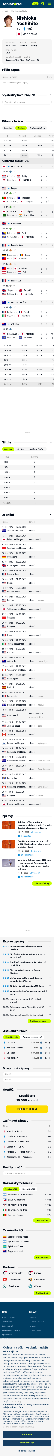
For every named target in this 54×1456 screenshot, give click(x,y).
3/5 (23, 350)
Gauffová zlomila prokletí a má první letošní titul (28, 963)
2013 (6, 374)
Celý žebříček (42, 1220)
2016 (6, 360)
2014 (6, 369)
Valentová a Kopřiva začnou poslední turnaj (28, 992)
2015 (6, 365)
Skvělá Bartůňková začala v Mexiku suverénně (27, 955)
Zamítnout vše (27, 1442)
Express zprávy (34, 1330)
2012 (6, 379)
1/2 (38, 350)
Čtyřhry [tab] (20, 449)
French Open (17, 245)
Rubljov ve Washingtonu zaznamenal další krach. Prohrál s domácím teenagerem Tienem (35, 825)
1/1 (38, 155)
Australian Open (19, 302)
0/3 (23, 345)
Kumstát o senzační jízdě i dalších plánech (26, 1000)
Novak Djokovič (8, 1318)
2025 (5, 462)
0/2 (38, 345)
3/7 (23, 369)
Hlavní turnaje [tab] (11, 1037)
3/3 (38, 369)
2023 (6, 145)
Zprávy (37, 1273)
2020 (6, 345)
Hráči (6, 11)
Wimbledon (16, 223)
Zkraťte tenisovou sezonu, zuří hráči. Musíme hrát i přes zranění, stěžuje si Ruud (34, 844)
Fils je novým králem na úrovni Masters (25, 971)
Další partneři (42, 1293)
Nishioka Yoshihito (19, 11)
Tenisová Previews (36, 1322)
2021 (6, 155)
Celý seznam (42, 1257)
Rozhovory (36, 851)
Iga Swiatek (7, 1335)
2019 (6, 350)
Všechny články (41, 883)
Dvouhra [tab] (8, 128)
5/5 (23, 360)
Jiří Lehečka (7, 1322)
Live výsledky (15, 1273)
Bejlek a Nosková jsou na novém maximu (26, 947)
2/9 (23, 355)
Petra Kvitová (7, 1326)
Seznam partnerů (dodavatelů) (18, 1427)
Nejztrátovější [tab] (28, 1189)
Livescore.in (15, 1279)
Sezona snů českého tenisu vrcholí (26, 1015)
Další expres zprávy (39, 1021)
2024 (6, 140)
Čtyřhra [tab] (21, 128)
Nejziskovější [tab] (11, 1189)
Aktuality (36, 832)
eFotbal (38, 1286)
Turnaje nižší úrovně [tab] (32, 1037)
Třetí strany (15, 1401)
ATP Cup (15, 324)
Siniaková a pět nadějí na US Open (27, 986)
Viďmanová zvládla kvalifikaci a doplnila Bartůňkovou (26, 979)
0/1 (38, 145)
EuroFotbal (14, 1286)
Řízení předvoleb (26, 1451)
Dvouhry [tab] (8, 449)
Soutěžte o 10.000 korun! (27, 1098)
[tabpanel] (27, 260)
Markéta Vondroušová (11, 1330)
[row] (27, 140)
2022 (6, 150)
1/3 (23, 140)
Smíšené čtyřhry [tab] (37, 128)
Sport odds (39, 1279)
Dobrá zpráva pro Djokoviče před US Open (27, 1008)
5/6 (23, 150)
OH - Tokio (16, 166)
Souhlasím (27, 1434)
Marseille (16, 280)
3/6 (23, 145)
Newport (15, 188)
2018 (6, 355)
